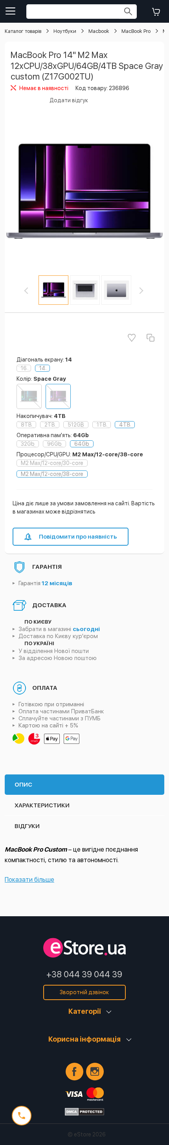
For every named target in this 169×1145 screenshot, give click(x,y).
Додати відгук (69, 100)
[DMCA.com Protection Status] (84, 1112)
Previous (33, 291)
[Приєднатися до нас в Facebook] (74, 1071)
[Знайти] (128, 11)
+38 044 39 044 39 (84, 974)
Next (145, 291)
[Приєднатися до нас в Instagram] (95, 1071)
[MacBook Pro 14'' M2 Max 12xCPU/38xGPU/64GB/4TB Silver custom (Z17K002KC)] (29, 396)
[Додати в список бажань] (132, 338)
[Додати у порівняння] (150, 338)
